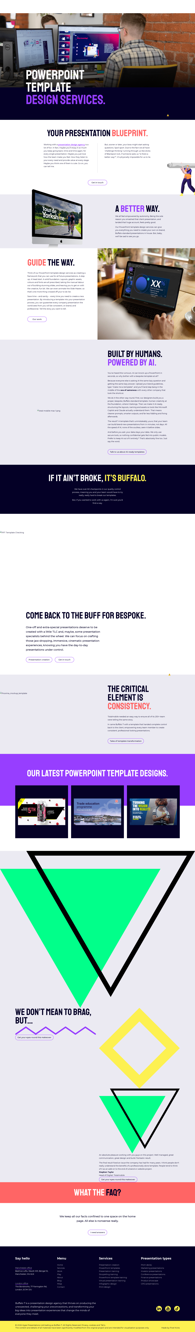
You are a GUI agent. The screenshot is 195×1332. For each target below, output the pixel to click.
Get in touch (97, 182)
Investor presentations (151, 1271)
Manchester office (23, 1268)
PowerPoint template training (113, 1277)
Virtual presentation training (112, 1280)
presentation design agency (71, 144)
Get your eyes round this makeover (34, 1037)
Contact (61, 1287)
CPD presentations (150, 1284)
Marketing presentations (152, 1268)
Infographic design (108, 1284)
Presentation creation (39, 660)
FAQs (59, 1284)
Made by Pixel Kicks (170, 1328)
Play (59, 1274)
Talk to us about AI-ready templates (127, 452)
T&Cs (103, 1325)
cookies (92, 1325)
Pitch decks (146, 1265)
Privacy (85, 1325)
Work (59, 1271)
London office (21, 1283)
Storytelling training (108, 1274)
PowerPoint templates (109, 1268)
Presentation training (109, 1271)
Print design (104, 1287)
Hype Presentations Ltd (33, 1325)
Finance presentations (151, 1277)
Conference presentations (153, 1274)
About (60, 1277)
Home (60, 1265)
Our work (37, 319)
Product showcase (149, 1280)
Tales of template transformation (126, 741)
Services (61, 1268)
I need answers (97, 1232)
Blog (59, 1280)
